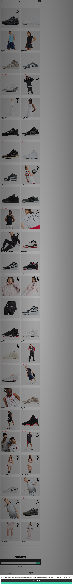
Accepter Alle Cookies (36, 583)
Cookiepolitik (6, 578)
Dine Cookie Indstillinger (36, 580)
